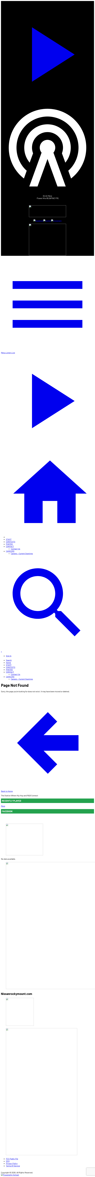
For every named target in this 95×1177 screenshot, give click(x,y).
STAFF (9, 539)
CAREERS (10, 551)
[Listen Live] (47, 53)
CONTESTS (10, 541)
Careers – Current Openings (22, 553)
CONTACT (10, 546)
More (3, 806)
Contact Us (15, 549)
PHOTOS (9, 544)
